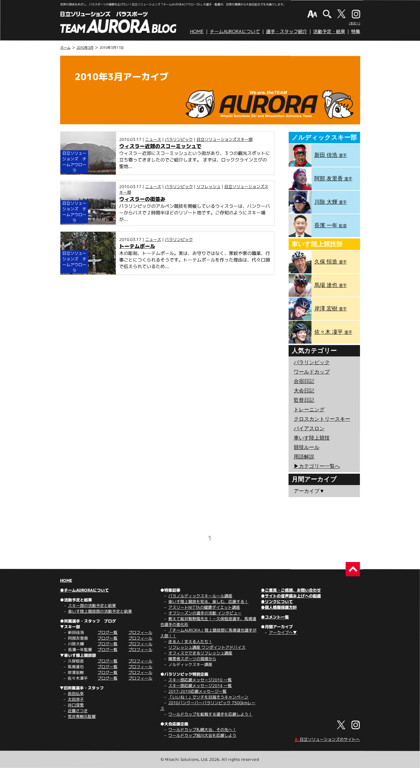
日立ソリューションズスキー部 (225, 139)
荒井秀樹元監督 (82, 716)
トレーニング (309, 409)
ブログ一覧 (107, 632)
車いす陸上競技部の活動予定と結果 (100, 611)
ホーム (65, 47)
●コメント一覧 (275, 617)
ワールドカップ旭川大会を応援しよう (202, 735)
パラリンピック (179, 139)
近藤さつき (78, 710)
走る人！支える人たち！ (190, 641)
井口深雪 (76, 705)
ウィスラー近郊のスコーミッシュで (160, 146)
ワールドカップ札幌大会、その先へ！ (202, 729)
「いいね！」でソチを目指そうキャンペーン (208, 697)
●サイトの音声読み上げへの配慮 (291, 596)
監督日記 (304, 400)
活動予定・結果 (329, 31)
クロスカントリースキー (322, 419)
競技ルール (306, 447)
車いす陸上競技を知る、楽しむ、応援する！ (208, 601)
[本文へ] (354, 23)
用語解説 (304, 457)
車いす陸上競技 (312, 438)
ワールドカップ (312, 372)
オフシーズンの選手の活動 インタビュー (204, 613)
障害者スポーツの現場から (192, 658)
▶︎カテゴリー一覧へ (317, 466)
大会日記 (304, 391)
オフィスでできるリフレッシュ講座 (200, 653)
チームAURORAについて (235, 31)
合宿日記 (304, 381)
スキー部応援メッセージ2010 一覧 (200, 680)
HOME (197, 31)
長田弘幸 (76, 693)
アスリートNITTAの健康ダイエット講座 (204, 607)
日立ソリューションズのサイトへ (327, 739)
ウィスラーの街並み (142, 199)
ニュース (153, 139)
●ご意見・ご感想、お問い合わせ (291, 590)
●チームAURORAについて (84, 590)
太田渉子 (76, 699)
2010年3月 (85, 47)
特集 (355, 31)
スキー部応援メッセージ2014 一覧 (200, 685)
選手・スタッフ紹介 (286, 31)
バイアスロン (309, 428)
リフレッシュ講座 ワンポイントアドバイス (206, 647)
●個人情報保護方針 (279, 607)
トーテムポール (137, 246)
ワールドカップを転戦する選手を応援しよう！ (210, 714)
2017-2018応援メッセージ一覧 (197, 691)
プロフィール (140, 632)
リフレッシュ (209, 186)
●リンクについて (277, 601)
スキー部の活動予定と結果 (92, 605)
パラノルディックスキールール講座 (200, 596)
